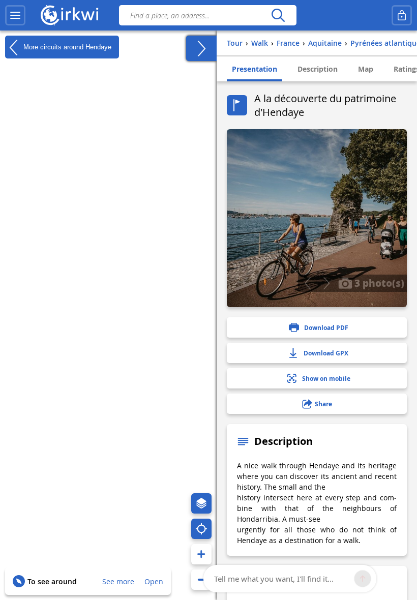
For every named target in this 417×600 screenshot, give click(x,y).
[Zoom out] (201, 579)
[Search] (278, 15)
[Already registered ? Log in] (402, 15)
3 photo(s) (378, 283)
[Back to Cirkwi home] (70, 15)
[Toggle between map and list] (201, 48)
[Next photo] (326, 283)
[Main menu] (15, 15)
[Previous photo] (307, 283)
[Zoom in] (201, 554)
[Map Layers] (201, 503)
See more (118, 581)
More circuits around (66, 46)
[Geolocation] (201, 529)
